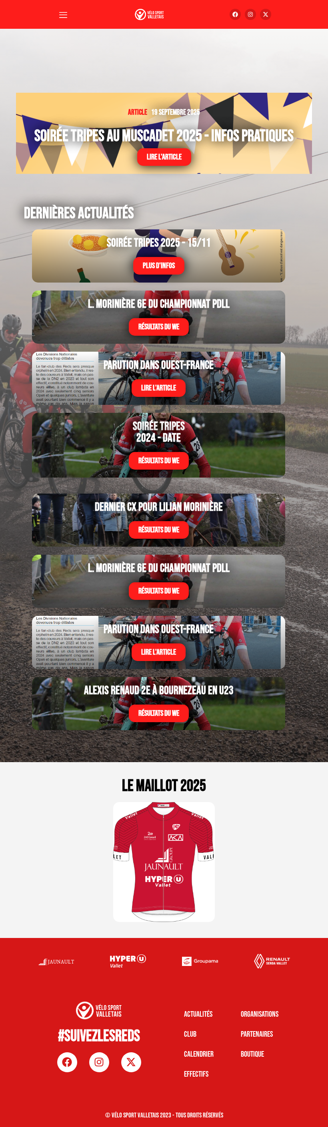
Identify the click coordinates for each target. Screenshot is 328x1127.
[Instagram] (250, 14)
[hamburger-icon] (63, 16)
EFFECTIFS (196, 1074)
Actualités (198, 1014)
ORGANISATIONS (259, 1014)
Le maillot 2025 (164, 786)
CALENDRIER (199, 1054)
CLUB (190, 1034)
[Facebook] (235, 14)
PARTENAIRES (257, 1034)
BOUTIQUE (252, 1054)
